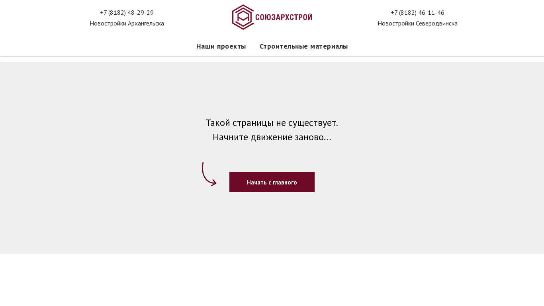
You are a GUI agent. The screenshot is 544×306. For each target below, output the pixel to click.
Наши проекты (221, 46)
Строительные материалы (304, 46)
